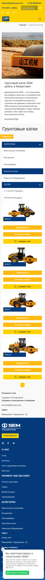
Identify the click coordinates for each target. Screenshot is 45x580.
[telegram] (8, 12)
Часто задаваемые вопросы (14, 466)
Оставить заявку (9, 8)
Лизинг (5, 487)
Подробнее (7, 137)
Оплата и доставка (10, 482)
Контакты (6, 461)
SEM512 (7, 309)
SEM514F (8, 355)
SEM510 (7, 264)
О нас (4, 456)
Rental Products (8, 492)
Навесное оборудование (12, 528)
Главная (22, 25)
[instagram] (40, 8)
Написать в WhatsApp (18, 573)
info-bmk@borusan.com (12, 3)
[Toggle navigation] (40, 19)
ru (14, 12)
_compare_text (22, 241)
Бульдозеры (7, 513)
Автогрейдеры (8, 518)
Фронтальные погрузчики (12, 508)
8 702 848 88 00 (35, 3)
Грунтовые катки (9, 523)
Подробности (22, 227)
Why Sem (6, 471)
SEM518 (7, 219)
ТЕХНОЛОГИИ (8, 497)
